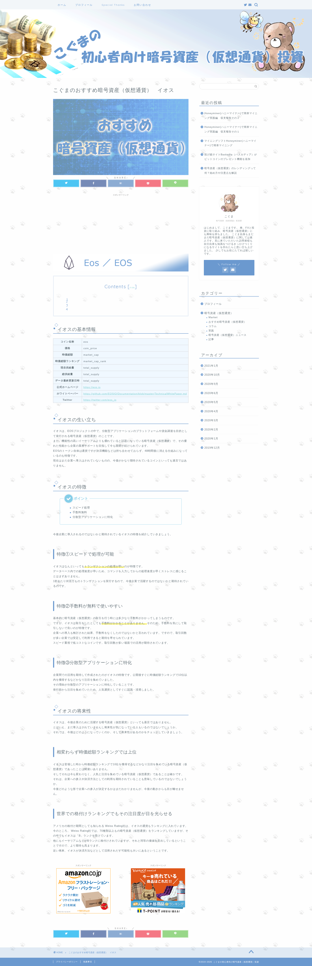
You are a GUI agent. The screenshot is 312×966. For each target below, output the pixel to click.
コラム (213, 326)
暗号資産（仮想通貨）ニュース (227, 335)
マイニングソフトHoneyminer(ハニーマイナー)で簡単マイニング (230, 143)
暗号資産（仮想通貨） (218, 313)
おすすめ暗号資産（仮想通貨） (227, 321)
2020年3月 (211, 420)
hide (132, 287)
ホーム (62, 4)
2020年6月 (211, 393)
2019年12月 (212, 447)
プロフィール (84, 4)
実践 (211, 330)
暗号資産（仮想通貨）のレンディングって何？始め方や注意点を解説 (230, 170)
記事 (211, 339)
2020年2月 (211, 429)
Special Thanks (113, 4)
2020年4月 (211, 411)
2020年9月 (211, 383)
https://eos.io (92, 387)
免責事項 (87, 962)
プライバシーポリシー (67, 962)
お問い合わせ (142, 4)
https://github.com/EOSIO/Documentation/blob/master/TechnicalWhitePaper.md (135, 393)
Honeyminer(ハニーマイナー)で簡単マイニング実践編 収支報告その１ (230, 129)
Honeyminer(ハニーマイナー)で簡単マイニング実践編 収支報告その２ (230, 115)
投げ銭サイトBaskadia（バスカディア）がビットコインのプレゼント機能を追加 (230, 157)
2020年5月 (211, 402)
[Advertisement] (120, 223)
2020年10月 (212, 374)
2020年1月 (211, 438)
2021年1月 (211, 365)
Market (213, 317)
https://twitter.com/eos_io (99, 399)
